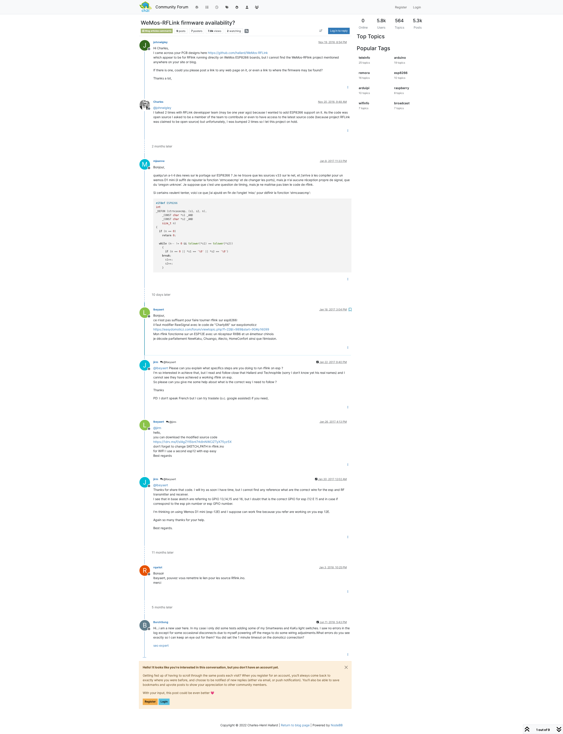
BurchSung (160, 622)
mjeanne (159, 161)
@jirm (172, 422)
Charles (158, 101)
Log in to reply (339, 30)
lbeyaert (158, 309)
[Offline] (146, 104)
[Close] (346, 667)
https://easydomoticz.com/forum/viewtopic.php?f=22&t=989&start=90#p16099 (211, 329)
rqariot (157, 567)
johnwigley (160, 42)
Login (164, 701)
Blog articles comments (158, 30)
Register (150, 701)
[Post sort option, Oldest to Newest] (321, 31)
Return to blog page (295, 725)
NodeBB (337, 725)
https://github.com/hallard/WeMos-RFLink (238, 53)
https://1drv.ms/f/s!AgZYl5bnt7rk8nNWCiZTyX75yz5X (192, 442)
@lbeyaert (169, 362)
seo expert (161, 645)
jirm (155, 362)
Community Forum (171, 7)
